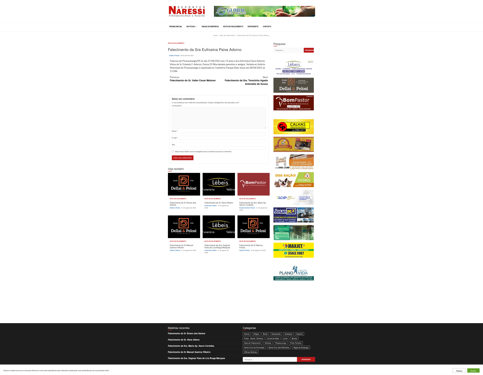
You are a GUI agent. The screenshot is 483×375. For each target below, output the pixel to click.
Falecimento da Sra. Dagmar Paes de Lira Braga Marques (219, 226)
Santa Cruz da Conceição (254, 347)
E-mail (175, 138)
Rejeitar (459, 371)
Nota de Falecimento (233, 27)
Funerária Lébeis (211, 205)
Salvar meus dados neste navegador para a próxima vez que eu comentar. (203, 151)
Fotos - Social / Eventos (253, 338)
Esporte (299, 334)
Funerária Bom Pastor (247, 208)
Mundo (294, 338)
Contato (267, 27)
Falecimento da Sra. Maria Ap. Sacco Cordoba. (253, 184)
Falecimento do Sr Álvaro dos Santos (184, 184)
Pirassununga (280, 343)
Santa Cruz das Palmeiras (279, 347)
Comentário (177, 106)
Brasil (265, 334)
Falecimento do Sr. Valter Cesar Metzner (193, 78)
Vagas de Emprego (210, 27)
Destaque (288, 334)
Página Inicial (175, 27)
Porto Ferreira (295, 343)
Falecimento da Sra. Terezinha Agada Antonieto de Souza (246, 80)
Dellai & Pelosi (174, 55)
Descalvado (276, 334)
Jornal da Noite (273, 338)
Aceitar (473, 371)
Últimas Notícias (250, 352)
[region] (241, 370)
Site (173, 144)
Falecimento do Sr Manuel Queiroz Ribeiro (184, 226)
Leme (285, 338)
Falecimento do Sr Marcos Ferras (253, 226)
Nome (175, 131)
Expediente (253, 27)
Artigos (256, 334)
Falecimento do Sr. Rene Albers (219, 184)
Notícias (191, 27)
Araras (246, 334)
